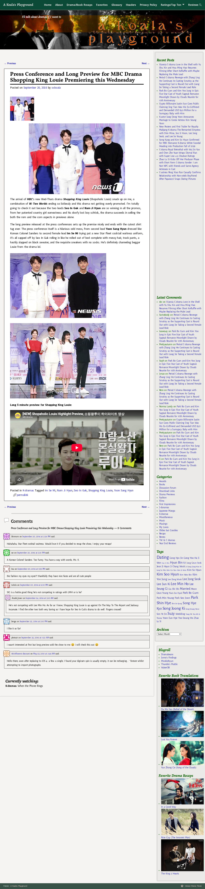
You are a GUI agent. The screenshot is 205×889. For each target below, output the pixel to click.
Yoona (159, 618)
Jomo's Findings (168, 657)
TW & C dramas (167, 540)
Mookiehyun (167, 661)
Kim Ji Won (181, 570)
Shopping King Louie (100, 490)
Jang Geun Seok (194, 563)
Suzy (171, 614)
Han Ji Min (165, 563)
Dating (163, 557)
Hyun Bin (176, 562)
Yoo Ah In (196, 614)
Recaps (162, 533)
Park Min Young (165, 597)
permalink (22, 495)
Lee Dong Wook (175, 579)
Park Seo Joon (182, 597)
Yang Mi (189, 614)
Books (162, 484)
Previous (10, 63)
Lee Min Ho (180, 584)
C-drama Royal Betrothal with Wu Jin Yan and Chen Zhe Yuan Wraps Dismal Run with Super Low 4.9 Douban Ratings (179, 152)
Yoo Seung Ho (185, 618)
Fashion (163, 497)
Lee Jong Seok (191, 579)
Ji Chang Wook (177, 566)
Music (162, 520)
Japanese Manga (167, 510)
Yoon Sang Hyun (123, 490)
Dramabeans (167, 654)
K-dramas (28, 490)
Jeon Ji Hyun (163, 566)
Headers (131, 5)
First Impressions (167, 504)
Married (185, 588)
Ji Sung (188, 566)
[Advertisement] (181, 239)
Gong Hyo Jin (176, 558)
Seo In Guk (80, 490)
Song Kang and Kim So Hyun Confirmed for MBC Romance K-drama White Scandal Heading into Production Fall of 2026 (180, 143)
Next (146, 63)
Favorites (101, 5)
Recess (162, 537)
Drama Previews (167, 494)
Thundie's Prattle (169, 664)
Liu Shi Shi (173, 589)
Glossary (116, 5)
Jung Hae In (196, 567)
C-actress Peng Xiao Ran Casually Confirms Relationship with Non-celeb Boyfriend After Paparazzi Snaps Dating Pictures (180, 175)
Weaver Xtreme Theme (193, 886)
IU (184, 562)
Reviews (193, 5)
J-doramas (164, 507)
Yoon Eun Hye (170, 618)
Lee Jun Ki (163, 584)
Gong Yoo (189, 558)
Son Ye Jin (162, 614)
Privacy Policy (148, 5)
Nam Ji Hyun (64, 490)
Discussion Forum (167, 488)
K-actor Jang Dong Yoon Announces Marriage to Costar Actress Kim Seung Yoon (177, 120)
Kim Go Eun (171, 570)
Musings (163, 523)
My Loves (163, 527)
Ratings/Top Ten (171, 5)
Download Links (167, 491)
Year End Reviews (167, 543)
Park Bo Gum (190, 592)
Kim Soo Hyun (168, 574)
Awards (162, 481)
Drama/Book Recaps (79, 5)
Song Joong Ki (174, 608)
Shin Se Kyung (177, 603)
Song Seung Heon (192, 609)
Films (161, 501)
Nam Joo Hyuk (175, 593)
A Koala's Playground (18, 4)
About (59, 5)
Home (47, 5)
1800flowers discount (20, 653)
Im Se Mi (50, 490)
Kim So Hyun (194, 570)
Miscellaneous (166, 517)
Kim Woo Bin (186, 575)
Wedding (180, 614)
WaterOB (165, 667)
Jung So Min (161, 570)
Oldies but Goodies (168, 530)
